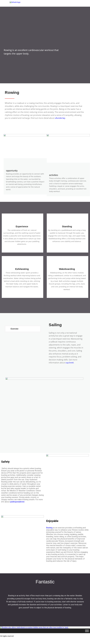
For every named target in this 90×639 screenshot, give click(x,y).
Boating (49, 528)
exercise (14, 329)
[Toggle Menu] (87, 631)
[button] (60, 3)
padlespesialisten (17, 502)
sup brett (70, 362)
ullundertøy (60, 118)
